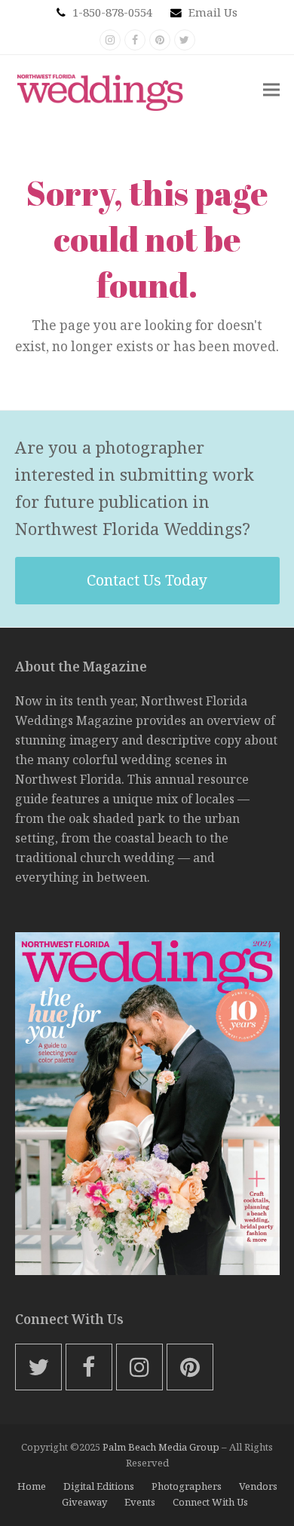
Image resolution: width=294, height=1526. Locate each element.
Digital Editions (98, 1486)
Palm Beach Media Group (161, 1447)
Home (31, 1486)
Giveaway (84, 1502)
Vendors (258, 1486)
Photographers (187, 1486)
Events (139, 1502)
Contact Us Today (147, 580)
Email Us (212, 12)
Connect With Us (210, 1502)
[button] (271, 90)
